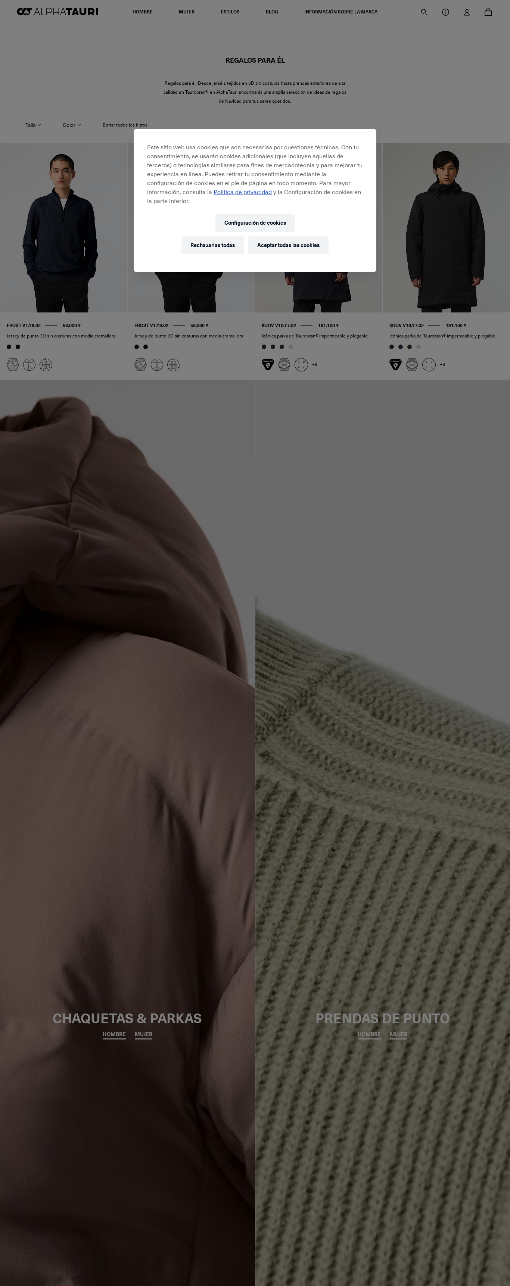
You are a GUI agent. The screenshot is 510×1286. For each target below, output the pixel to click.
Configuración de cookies (255, 223)
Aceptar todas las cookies (288, 245)
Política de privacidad (243, 191)
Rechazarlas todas (212, 245)
